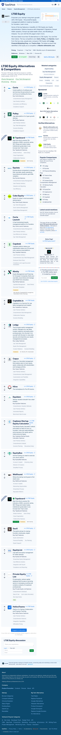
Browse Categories (7, 696)
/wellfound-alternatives (9, 472)
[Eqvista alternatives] (10, 168)
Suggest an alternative (18, 630)
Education (36, 724)
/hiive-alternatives (8, 385)
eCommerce (40, 722)
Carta (38, 39)
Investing (47, 80)
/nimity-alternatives (8, 269)
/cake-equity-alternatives (10, 194)
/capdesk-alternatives (9, 242)
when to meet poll (14, 731)
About (29, 688)
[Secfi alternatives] (10, 529)
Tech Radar (34, 696)
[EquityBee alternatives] (10, 454)
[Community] (55, 4)
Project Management (8, 724)
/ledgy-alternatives (8, 323)
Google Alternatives (37, 701)
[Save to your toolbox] (6, 22)
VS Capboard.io (47, 192)
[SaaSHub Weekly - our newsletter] (52, 4)
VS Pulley (45, 199)
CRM (3, 722)
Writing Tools (52, 722)
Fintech (41, 80)
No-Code (7, 720)
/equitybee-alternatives (9, 451)
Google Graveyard (36, 708)
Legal (57, 80)
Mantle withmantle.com (46, 45)
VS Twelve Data (47, 175)
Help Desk (9, 722)
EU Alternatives (50, 227)
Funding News (6, 706)
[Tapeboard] (10, 138)
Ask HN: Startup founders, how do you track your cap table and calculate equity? (49, 214)
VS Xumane (45, 178)
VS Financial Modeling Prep (48, 172)
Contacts (17, 688)
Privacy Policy (12, 728)
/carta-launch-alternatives (10, 215)
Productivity (49, 83)
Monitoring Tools (20, 724)
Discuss (23, 688)
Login (58, 1)
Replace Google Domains (38, 711)
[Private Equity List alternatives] (10, 575)
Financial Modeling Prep (19, 43)
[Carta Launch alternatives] (10, 218)
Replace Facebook (36, 698)
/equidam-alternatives (9, 395)
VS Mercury (45, 194)
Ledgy (52, 41)
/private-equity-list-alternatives (12, 572)
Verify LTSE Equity (49, 57)
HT (10, 607)
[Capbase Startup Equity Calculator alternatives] (10, 422)
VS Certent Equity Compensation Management (48, 181)
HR (46, 722)
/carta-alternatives (8, 85)
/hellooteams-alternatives (10, 605)
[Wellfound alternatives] (10, 475)
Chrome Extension (7, 701)
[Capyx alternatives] (10, 359)
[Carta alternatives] (10, 88)
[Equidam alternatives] (10, 398)
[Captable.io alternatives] (10, 301)
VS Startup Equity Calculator (46, 186)
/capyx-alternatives (8, 357)
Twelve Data (36, 43)
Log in (5, 648)
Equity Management (46, 77)
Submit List (5, 708)
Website (14, 56)
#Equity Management (7, 79)
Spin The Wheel (53, 728)
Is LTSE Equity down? (49, 241)
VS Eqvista (45, 168)
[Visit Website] (34, 87)
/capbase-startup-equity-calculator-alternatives (17, 419)
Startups (21, 1)
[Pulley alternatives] (10, 114)
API (33, 688)
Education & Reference (49, 74)
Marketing (25, 722)
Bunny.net (35, 728)
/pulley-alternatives (8, 112)
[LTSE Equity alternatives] (6, 16)
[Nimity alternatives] (10, 272)
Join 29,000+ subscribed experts (49, 281)
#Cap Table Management (23, 79)
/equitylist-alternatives (9, 548)
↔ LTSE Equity (28, 87)
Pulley (43, 39)
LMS (53, 80)
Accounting (32, 722)
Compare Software (7, 698)
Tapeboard (48, 255)
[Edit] (57, 57)
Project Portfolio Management (46, 85)
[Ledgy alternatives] (10, 325)
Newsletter (5, 711)
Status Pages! (6, 703)
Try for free (16, 161)
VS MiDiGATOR (46, 202)
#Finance (13, 82)
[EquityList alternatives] (10, 551)
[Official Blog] (38, 57)
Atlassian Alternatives (37, 703)
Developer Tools (16, 720)
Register (53, 1)
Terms (20, 728)
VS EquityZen (46, 189)
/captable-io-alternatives (10, 299)
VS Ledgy (45, 166)
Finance (56, 77)
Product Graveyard (36, 706)
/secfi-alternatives (8, 527)
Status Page (32, 56)
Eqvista (51, 39)
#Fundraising (5, 82)
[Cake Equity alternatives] (10, 196)
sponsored (30, 664)
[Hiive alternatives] (10, 387)
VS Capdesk (46, 197)
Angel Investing (49, 68)
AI (2, 720)
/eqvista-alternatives (9, 166)
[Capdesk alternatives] (10, 244)
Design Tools (26, 720)
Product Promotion (8, 688)
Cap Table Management (49, 71)
